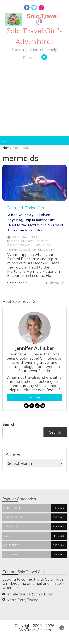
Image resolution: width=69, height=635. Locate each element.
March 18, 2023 (22, 241)
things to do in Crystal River (30, 249)
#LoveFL (44, 241)
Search (8, 424)
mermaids (42, 245)
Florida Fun (34, 207)
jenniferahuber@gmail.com (30, 594)
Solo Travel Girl (25, 237)
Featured (15, 207)
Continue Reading (17, 283)
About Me (34, 397)
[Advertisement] (34, 101)
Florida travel (19, 245)
